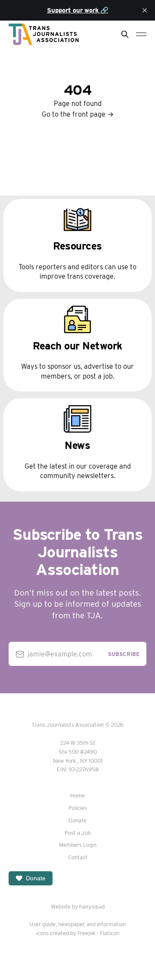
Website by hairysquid (78, 906)
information (111, 924)
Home (77, 795)
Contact (77, 857)
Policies (77, 808)
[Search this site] (124, 34)
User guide (42, 924)
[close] (145, 10)
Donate (77, 820)
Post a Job (78, 833)
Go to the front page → (78, 114)
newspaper (71, 924)
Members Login (77, 845)
